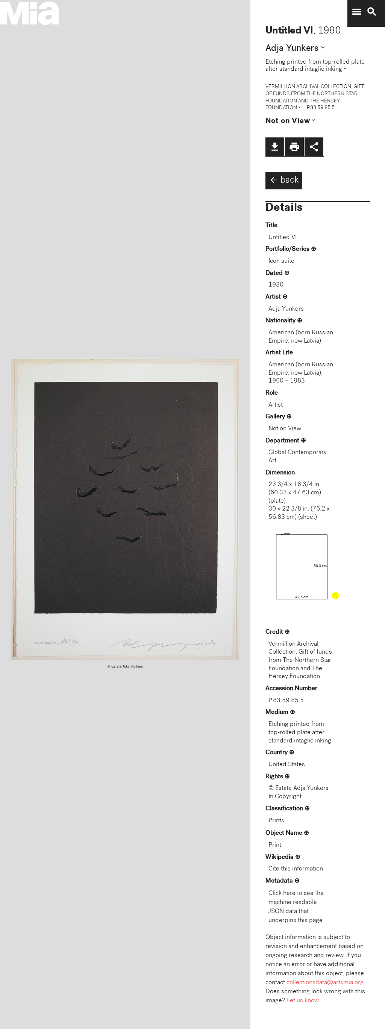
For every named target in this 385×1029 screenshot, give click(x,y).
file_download (274, 146)
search (371, 11)
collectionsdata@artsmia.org (325, 983)
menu (356, 11)
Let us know (303, 1001)
